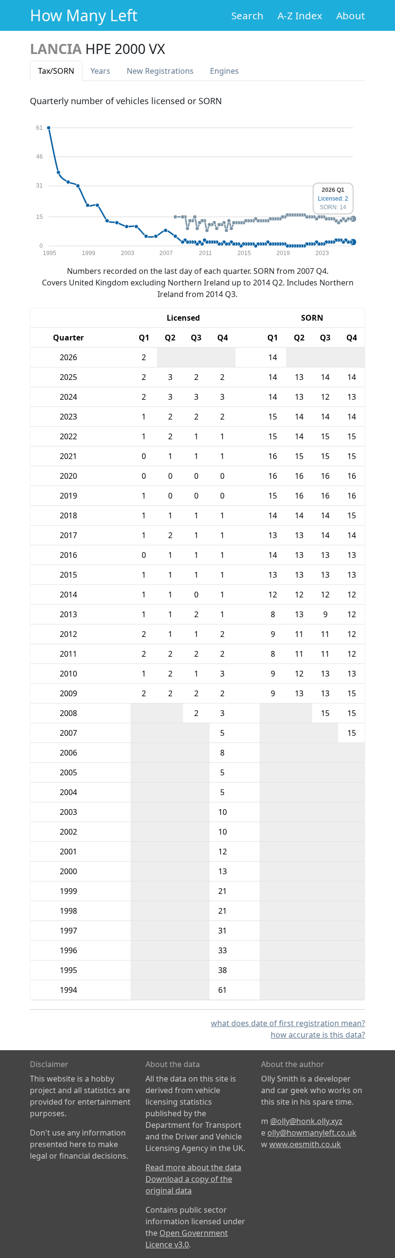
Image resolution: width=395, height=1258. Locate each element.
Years (100, 71)
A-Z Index (299, 15)
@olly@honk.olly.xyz (306, 1121)
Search (247, 15)
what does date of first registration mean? (288, 1023)
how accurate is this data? (318, 1034)
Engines (224, 71)
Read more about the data (193, 1167)
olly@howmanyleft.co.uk (311, 1132)
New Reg (160, 71)
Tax (56, 71)
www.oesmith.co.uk (305, 1144)
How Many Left (84, 15)
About (350, 15)
